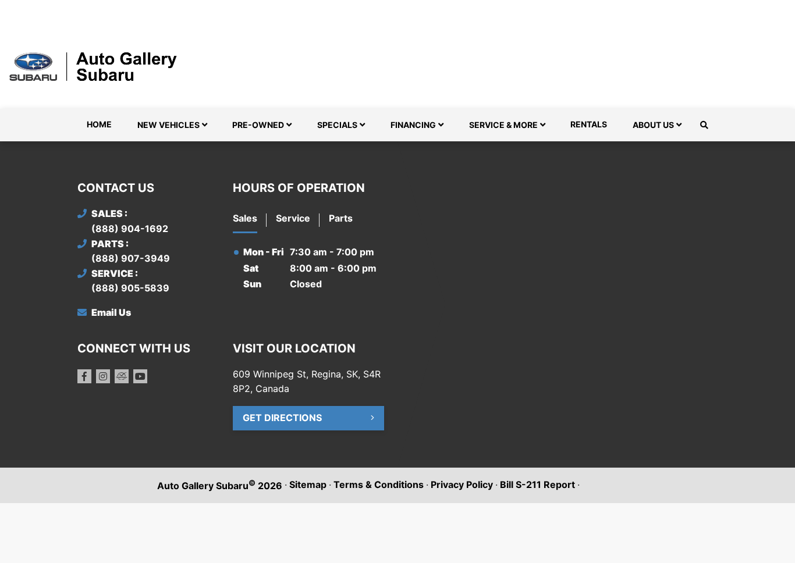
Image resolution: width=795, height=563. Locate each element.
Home (99, 124)
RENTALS (588, 124)
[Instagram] (103, 376)
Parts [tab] (341, 218)
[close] (706, 10)
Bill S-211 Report (537, 484)
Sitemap (307, 484)
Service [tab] (293, 218)
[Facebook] (84, 376)
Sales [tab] (245, 218)
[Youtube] (140, 376)
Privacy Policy (462, 484)
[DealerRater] (122, 376)
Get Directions (282, 417)
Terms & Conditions (378, 484)
